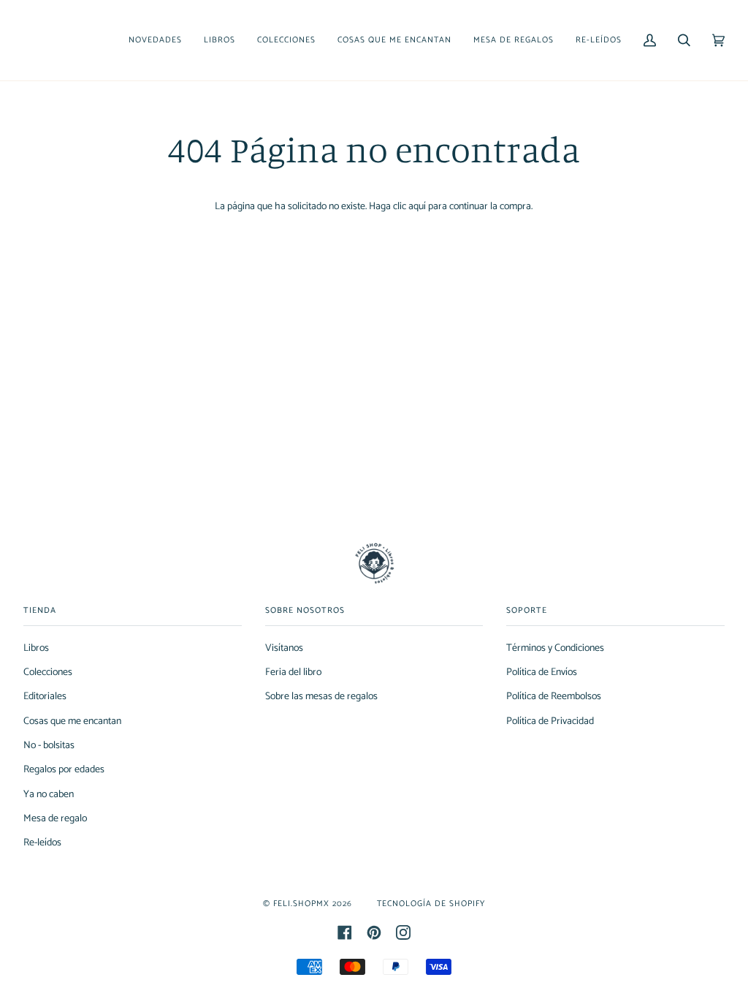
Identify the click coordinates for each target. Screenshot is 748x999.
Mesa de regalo (55, 818)
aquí (417, 206)
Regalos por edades (63, 769)
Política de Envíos (541, 672)
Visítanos (284, 648)
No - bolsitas (49, 745)
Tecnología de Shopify (431, 904)
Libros (36, 648)
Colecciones (47, 672)
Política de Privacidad (550, 721)
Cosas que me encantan (72, 721)
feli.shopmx (301, 904)
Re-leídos (42, 842)
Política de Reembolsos (553, 696)
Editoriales (44, 696)
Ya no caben (48, 794)
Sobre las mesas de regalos (321, 696)
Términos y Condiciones (555, 648)
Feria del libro (293, 672)
